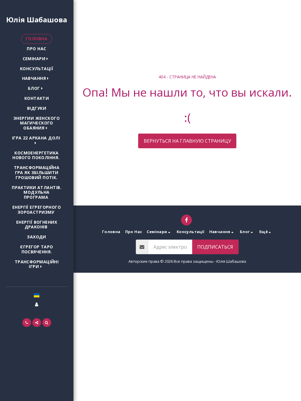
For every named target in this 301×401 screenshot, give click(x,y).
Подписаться (215, 247)
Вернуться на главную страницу (187, 141)
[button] (37, 59)
